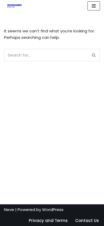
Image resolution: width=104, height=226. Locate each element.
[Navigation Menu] (93, 5)
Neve (9, 209)
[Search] (94, 55)
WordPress (52, 209)
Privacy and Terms (48, 220)
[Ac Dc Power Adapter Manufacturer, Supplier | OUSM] (13, 6)
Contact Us (87, 220)
